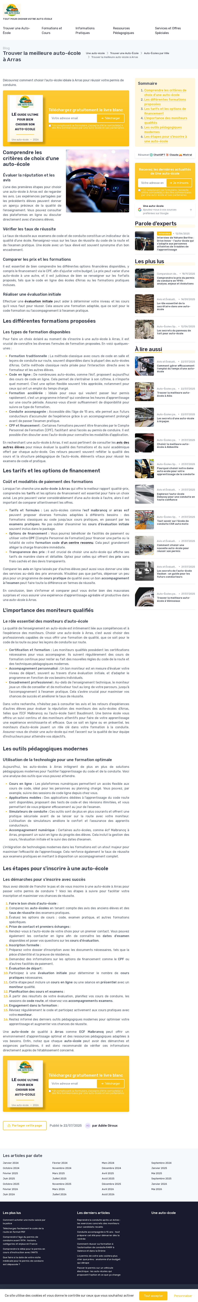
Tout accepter (153, 1296)
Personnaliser (183, 1296)
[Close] (169, 622)
